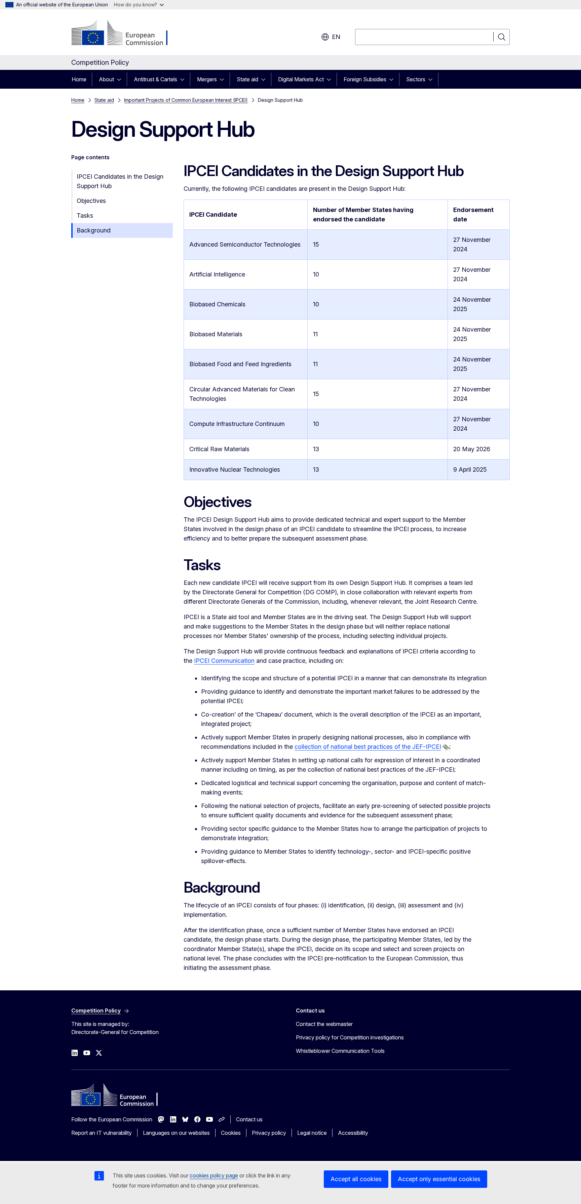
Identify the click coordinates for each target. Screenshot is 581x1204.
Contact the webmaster (324, 1024)
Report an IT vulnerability (101, 1132)
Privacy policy (269, 1132)
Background (94, 230)
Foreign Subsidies (365, 79)
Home (79, 79)
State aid (247, 79)
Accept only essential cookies (439, 1178)
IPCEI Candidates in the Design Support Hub (120, 181)
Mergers (207, 79)
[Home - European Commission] (125, 33)
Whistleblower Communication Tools (340, 1050)
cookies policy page (214, 1175)
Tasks (85, 215)
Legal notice (312, 1132)
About (106, 79)
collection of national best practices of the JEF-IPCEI (368, 746)
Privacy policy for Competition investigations (350, 1037)
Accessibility (353, 1132)
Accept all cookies (356, 1178)
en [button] (336, 36)
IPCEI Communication (224, 660)
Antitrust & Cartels (155, 79)
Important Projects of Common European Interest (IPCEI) (186, 100)
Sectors (415, 79)
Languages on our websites (176, 1132)
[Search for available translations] (445, 747)
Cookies (231, 1132)
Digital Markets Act (301, 79)
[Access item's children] (121, 79)
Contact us (249, 1119)
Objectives (91, 200)
